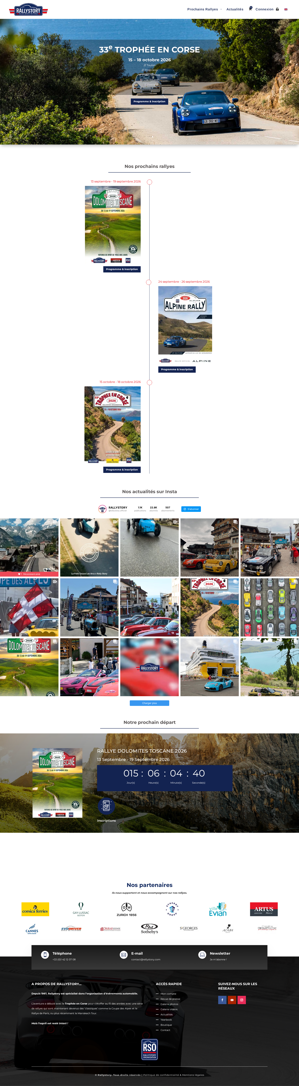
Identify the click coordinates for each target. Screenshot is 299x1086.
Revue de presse (170, 999)
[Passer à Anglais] (286, 9)
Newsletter (220, 953)
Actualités (167, 1014)
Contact (165, 1030)
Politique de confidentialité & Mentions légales (173, 1075)
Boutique (166, 1025)
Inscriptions (106, 821)
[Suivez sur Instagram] (242, 1000)
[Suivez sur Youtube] (232, 1000)
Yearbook (166, 1019)
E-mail (137, 953)
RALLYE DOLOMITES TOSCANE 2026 (142, 751)
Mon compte (168, 994)
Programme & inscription (149, 101)
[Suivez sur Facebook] (222, 1000)
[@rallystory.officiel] (102, 509)
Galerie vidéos (169, 1009)
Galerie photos (169, 1004)
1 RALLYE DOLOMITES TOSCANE (149, 50)
